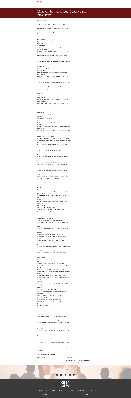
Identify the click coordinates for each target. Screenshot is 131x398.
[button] (68, 3)
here (54, 354)
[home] (39, 3)
